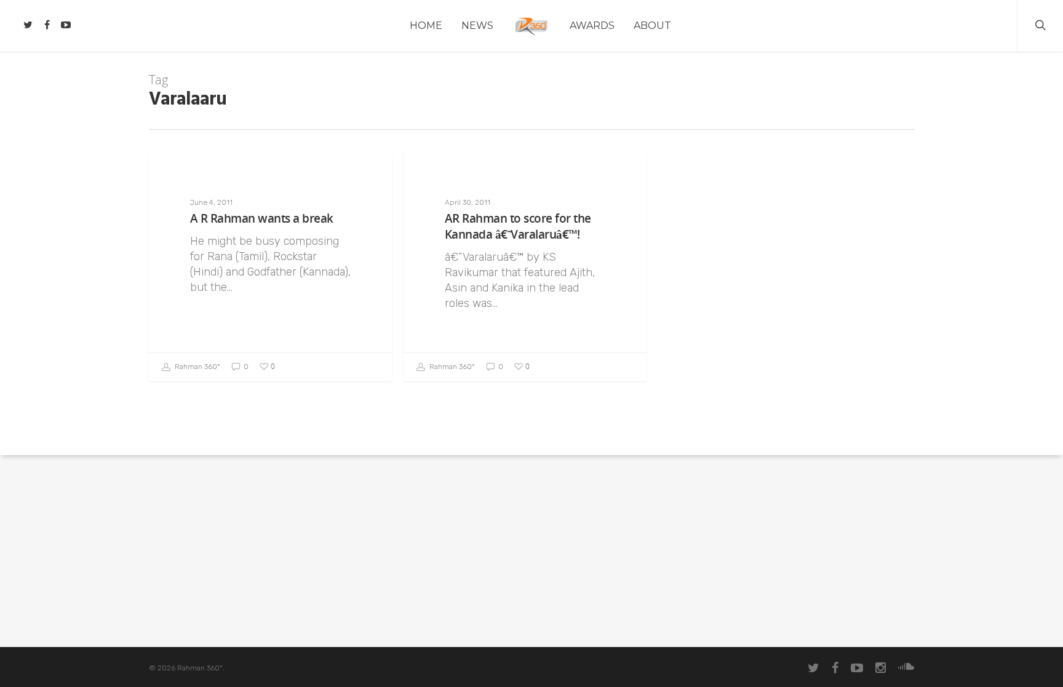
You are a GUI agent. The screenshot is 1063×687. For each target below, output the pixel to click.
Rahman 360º (196, 366)
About (652, 25)
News (477, 25)
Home (426, 25)
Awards (592, 25)
